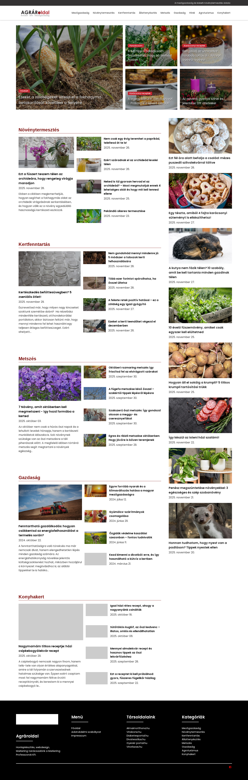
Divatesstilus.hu (136, 739)
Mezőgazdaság (80, 13)
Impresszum (78, 735)
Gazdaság (180, 13)
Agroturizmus (206, 13)
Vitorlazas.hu (134, 746)
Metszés (165, 13)
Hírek (192, 13)
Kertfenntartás (126, 13)
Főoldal (75, 728)
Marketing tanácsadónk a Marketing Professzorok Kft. (38, 752)
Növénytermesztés (104, 13)
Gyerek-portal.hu (137, 743)
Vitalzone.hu (134, 732)
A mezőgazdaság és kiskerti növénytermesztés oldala (202, 3)
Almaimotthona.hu (138, 728)
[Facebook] (230, 767)
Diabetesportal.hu (137, 735)
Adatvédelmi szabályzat (86, 732)
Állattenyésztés (148, 13)
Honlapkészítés (25, 747)
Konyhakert (223, 13)
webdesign (42, 747)
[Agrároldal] (34, 13)
